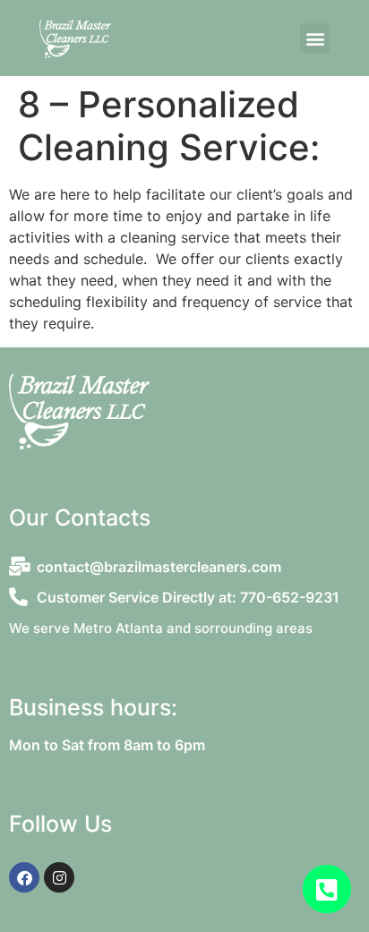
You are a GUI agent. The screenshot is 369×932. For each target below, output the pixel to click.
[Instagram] (59, 877)
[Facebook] (24, 877)
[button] (315, 38)
